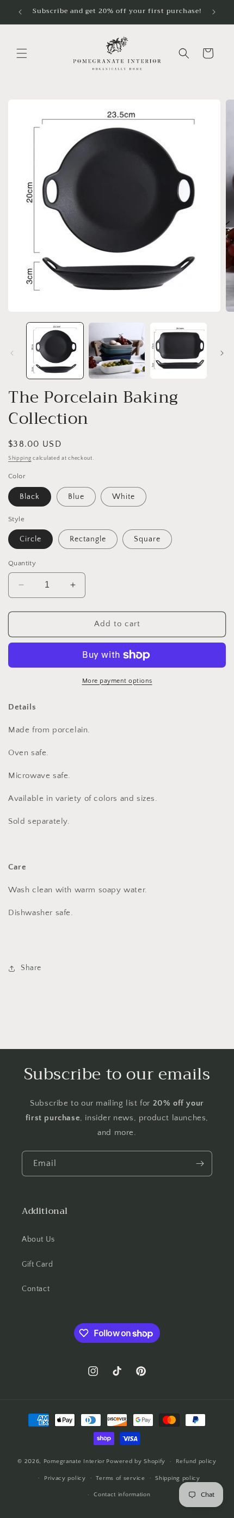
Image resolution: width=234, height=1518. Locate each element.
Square (147, 539)
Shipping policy (177, 1478)
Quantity (22, 563)
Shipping (20, 458)
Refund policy (196, 1461)
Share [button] (31, 968)
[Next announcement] (214, 12)
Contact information (122, 1494)
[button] (22, 53)
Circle (30, 539)
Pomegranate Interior (74, 1461)
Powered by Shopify (135, 1461)
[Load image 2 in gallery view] (117, 351)
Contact (36, 1289)
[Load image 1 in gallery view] (55, 351)
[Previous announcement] (20, 12)
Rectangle (88, 539)
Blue (76, 496)
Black (30, 496)
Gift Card (37, 1264)
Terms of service (120, 1478)
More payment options (117, 680)
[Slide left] (12, 353)
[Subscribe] (200, 1163)
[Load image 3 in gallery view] (178, 351)
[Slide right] (222, 353)
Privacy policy (65, 1478)
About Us (38, 1239)
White (123, 496)
